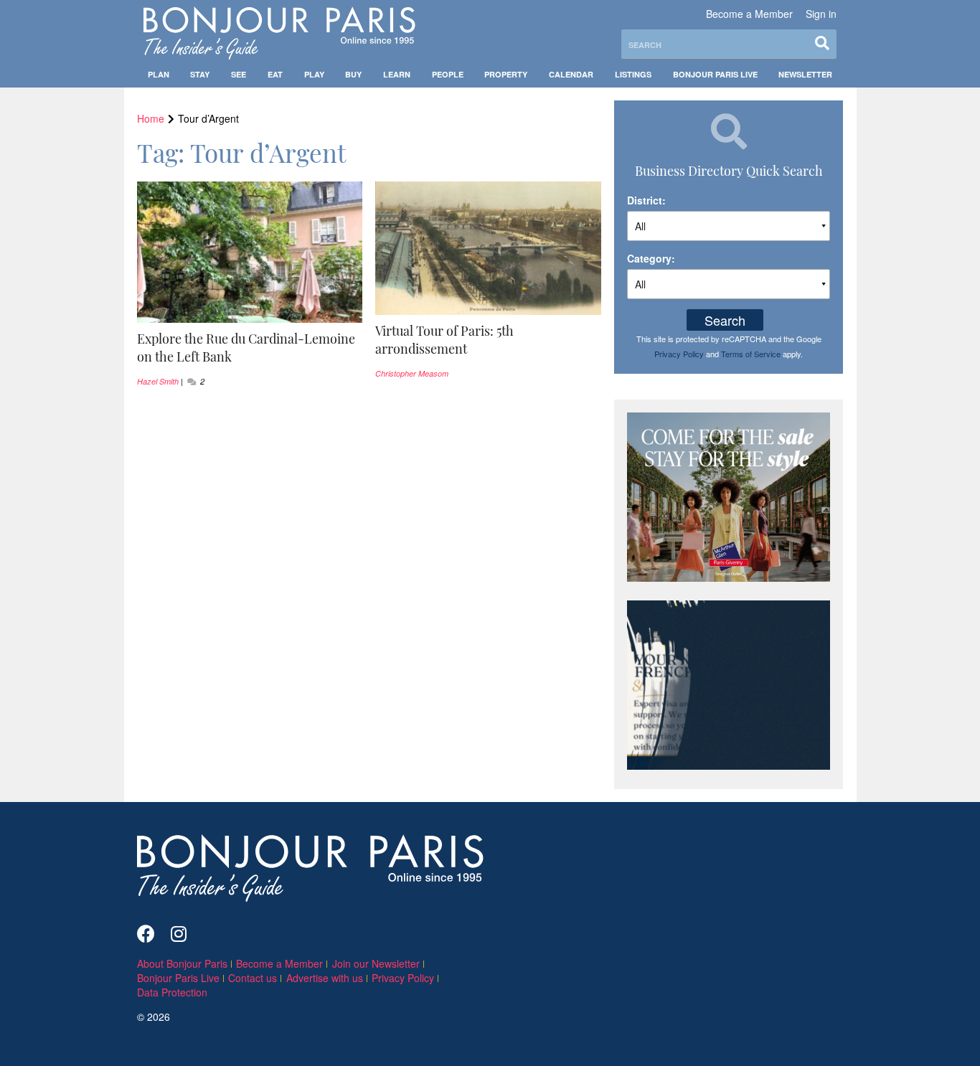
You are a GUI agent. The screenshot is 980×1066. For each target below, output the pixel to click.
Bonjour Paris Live (715, 74)
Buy (353, 74)
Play (314, 74)
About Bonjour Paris (182, 963)
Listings (633, 74)
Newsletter (805, 74)
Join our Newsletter (376, 963)
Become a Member (749, 13)
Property (505, 74)
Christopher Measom (411, 373)
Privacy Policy (679, 353)
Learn (396, 74)
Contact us (252, 978)
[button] (250, 348)
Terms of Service (751, 353)
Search (725, 320)
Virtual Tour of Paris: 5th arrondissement (444, 339)
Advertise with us (324, 978)
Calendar (571, 74)
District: (646, 200)
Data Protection (172, 992)
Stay (199, 74)
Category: (651, 258)
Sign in (821, 13)
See (238, 74)
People (447, 74)
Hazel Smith (158, 381)
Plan (158, 74)
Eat (275, 74)
